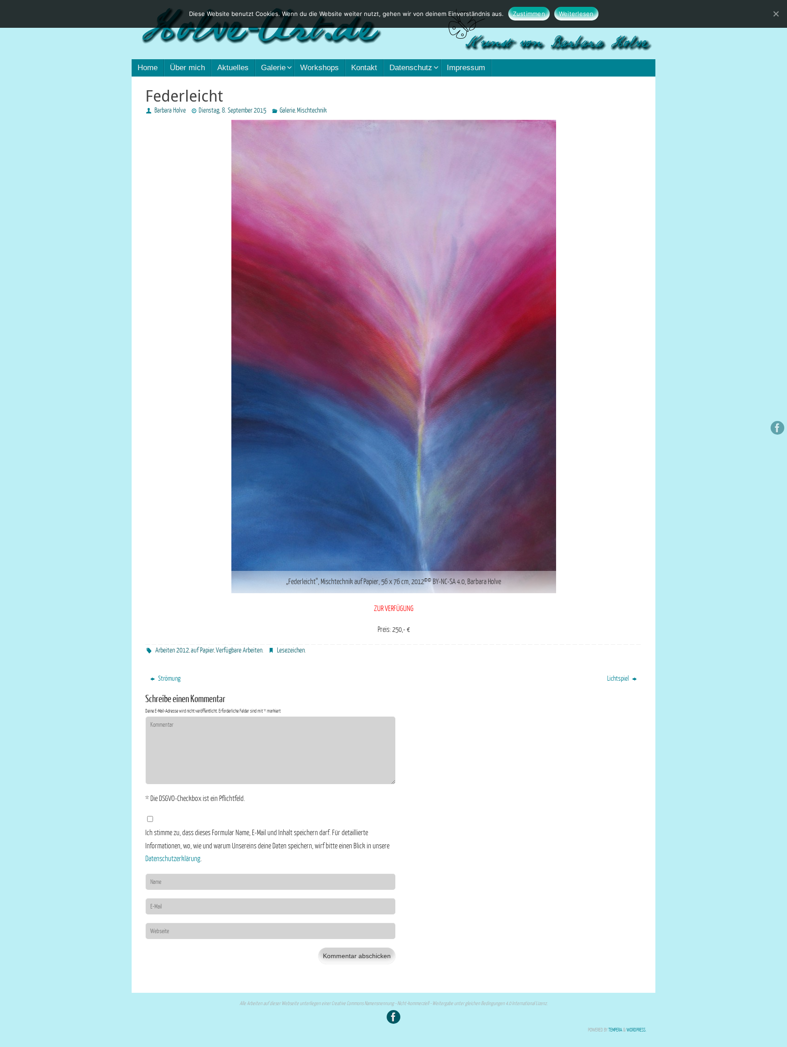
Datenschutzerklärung (172, 859)
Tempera (615, 1029)
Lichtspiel (618, 679)
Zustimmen (529, 13)
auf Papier (202, 650)
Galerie (287, 110)
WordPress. (636, 1029)
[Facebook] (777, 428)
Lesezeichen (291, 650)
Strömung (168, 679)
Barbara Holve (170, 110)
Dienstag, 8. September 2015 (232, 110)
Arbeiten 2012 (172, 650)
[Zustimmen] (775, 13)
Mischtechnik (312, 110)
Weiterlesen (576, 13)
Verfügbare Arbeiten (239, 650)
